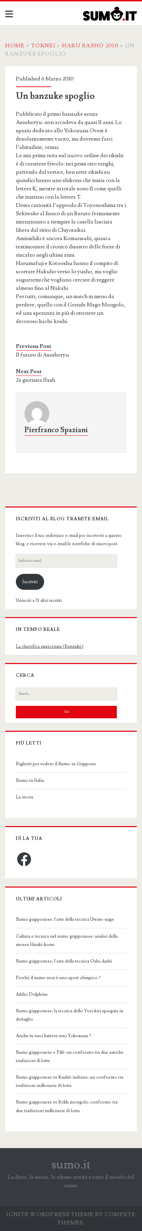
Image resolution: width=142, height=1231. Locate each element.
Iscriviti (30, 582)
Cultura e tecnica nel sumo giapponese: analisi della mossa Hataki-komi (67, 940)
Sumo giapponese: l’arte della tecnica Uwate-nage (65, 919)
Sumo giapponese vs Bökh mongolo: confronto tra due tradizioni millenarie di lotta (67, 1106)
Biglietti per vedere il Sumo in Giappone (56, 764)
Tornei (43, 45)
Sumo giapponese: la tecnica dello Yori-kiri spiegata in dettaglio (69, 1015)
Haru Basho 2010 (90, 45)
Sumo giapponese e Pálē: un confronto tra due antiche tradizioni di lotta (70, 1056)
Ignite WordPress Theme (49, 1214)
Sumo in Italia (30, 780)
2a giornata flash (35, 380)
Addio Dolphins (32, 994)
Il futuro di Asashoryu (42, 354)
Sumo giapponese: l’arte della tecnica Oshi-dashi (64, 961)
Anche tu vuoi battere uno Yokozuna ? (53, 1036)
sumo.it (71, 1165)
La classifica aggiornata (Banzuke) (49, 646)
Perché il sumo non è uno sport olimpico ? (58, 978)
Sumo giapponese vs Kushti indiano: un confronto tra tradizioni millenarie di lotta (69, 1081)
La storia (24, 797)
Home (14, 45)
